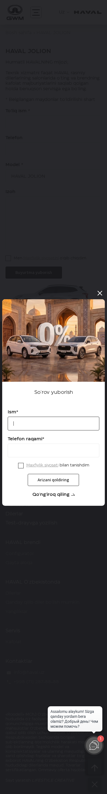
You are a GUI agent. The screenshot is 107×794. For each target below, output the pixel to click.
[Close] (100, 293)
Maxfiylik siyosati (42, 465)
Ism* (13, 412)
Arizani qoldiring (53, 480)
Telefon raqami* (26, 439)
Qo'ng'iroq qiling (50, 494)
